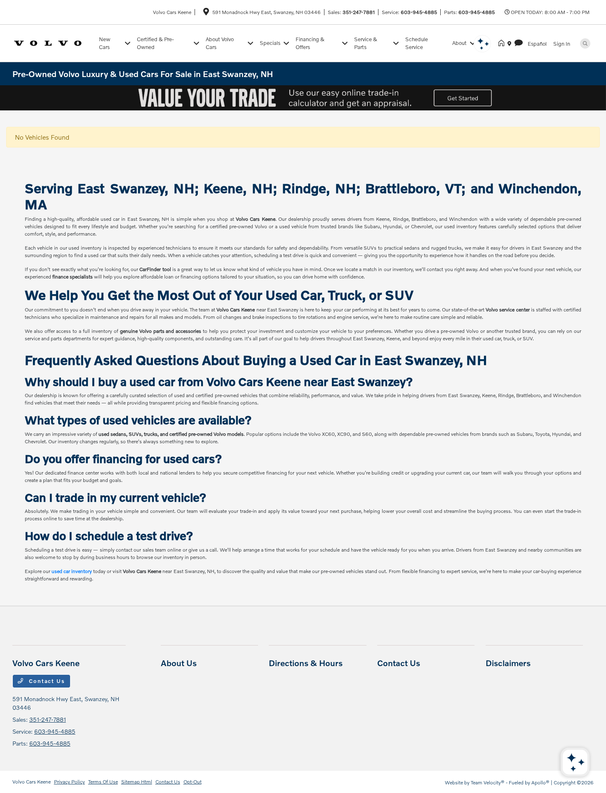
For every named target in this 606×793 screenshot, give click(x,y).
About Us (179, 663)
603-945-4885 (419, 12)
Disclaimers (508, 663)
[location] (206, 13)
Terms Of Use (103, 782)
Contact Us (46, 681)
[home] (502, 43)
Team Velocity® (488, 782)
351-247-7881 (359, 12)
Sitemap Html (136, 782)
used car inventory (72, 571)
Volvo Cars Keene (31, 782)
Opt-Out (192, 782)
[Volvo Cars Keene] (54, 42)
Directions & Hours (306, 663)
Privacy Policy (69, 782)
